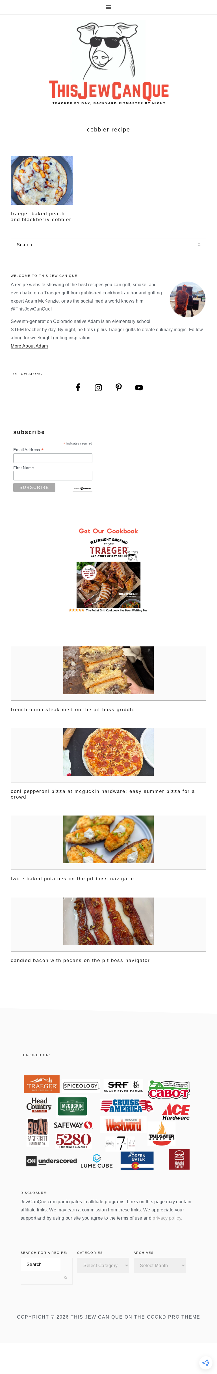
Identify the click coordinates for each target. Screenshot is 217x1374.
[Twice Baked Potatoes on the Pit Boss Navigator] (108, 843)
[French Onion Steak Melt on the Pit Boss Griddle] (108, 673)
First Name (23, 467)
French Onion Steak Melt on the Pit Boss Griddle (73, 709)
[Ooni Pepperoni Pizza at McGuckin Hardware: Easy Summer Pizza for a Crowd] (108, 755)
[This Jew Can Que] (108, 101)
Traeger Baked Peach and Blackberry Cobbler (41, 216)
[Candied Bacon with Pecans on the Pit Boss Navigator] (108, 925)
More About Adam (29, 346)
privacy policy (167, 1218)
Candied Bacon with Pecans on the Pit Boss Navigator (80, 960)
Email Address (28, 449)
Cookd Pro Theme (173, 1317)
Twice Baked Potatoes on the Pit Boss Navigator (73, 878)
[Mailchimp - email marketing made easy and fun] (82, 489)
